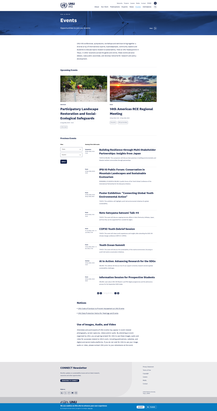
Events (138, 7)
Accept (140, 407)
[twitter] (65, 392)
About (96, 7)
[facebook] (68, 392)
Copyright (146, 373)
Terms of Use (147, 370)
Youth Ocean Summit (112, 245)
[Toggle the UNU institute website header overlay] (155, 3)
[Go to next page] (115, 293)
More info (90, 408)
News (132, 7)
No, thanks (151, 407)
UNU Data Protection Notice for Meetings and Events (98, 313)
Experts (124, 7)
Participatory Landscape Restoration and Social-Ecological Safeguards (79, 113)
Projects (126, 3)
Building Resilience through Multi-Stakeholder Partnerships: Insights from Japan (127, 151)
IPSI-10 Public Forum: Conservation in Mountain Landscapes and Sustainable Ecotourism (122, 173)
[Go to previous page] (100, 293)
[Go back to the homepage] (67, 8)
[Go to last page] (118, 293)
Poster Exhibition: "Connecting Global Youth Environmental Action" (126, 195)
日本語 (149, 3)
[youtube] (72, 392)
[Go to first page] (98, 293)
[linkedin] (61, 392)
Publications (115, 7)
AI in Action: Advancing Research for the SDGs (127, 261)
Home (61, 14)
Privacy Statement (148, 367)
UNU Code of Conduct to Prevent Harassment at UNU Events (101, 308)
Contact (143, 3)
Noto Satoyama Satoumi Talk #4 (119, 212)
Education (113, 122)
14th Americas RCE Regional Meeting (131, 111)
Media (138, 3)
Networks (120, 3)
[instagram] (76, 392)
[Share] (155, 28)
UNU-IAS (68, 14)
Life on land (64, 127)
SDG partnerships (123, 122)
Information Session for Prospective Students (127, 277)
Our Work (104, 7)
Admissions (147, 7)
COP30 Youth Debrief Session (117, 229)
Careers (132, 3)
